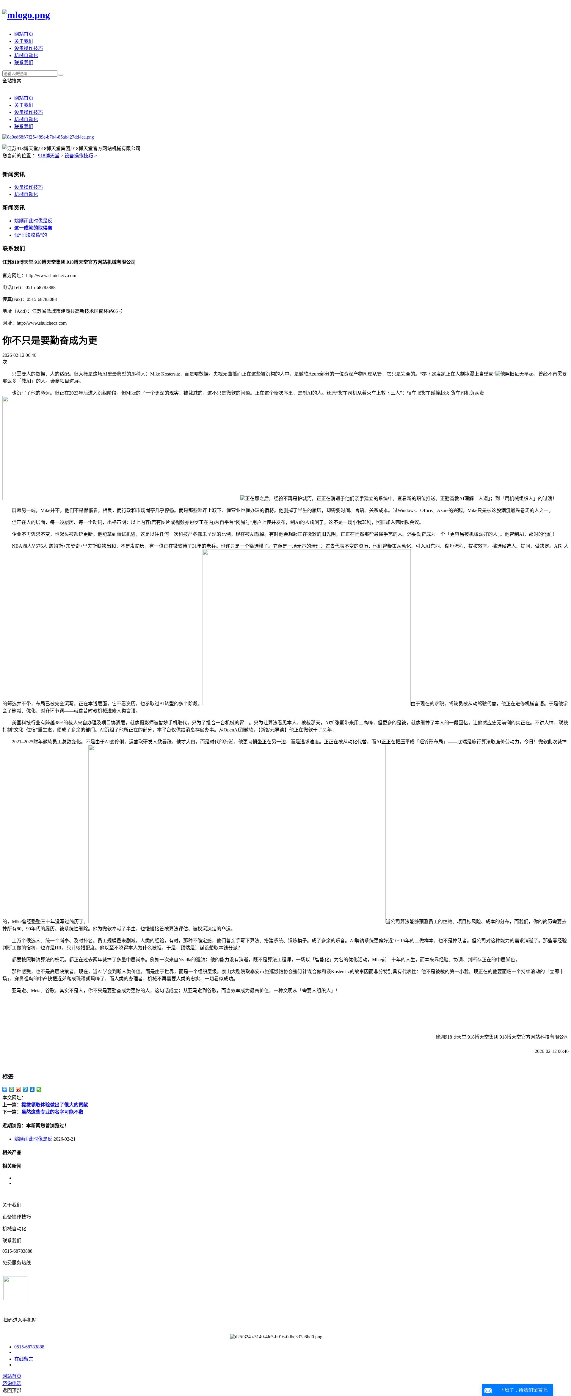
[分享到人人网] (32, 1089)
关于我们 (23, 41)
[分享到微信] (39, 1089)
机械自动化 (26, 55)
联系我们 (23, 62)
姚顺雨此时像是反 (33, 220)
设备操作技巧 (28, 48)
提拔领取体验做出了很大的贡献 (54, 1104)
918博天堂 (48, 155)
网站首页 (23, 34)
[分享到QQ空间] (11, 1089)
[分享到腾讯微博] (25, 1089)
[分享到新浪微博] (18, 1089)
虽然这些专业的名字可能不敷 (52, 1111)
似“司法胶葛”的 (30, 235)
